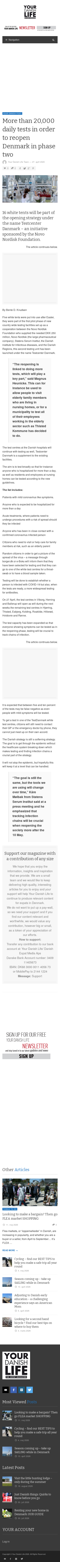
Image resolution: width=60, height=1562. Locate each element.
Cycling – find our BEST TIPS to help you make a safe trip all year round (35, 1262)
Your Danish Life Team (18, 162)
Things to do (10, 1209)
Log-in (6, 1541)
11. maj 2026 (12, 1224)
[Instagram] (21, 1390)
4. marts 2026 (24, 1330)
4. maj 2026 (23, 1270)
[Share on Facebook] (20, 168)
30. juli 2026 (23, 1502)
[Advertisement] (30, 75)
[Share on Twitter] (24, 168)
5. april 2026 (23, 1310)
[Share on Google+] (29, 168)
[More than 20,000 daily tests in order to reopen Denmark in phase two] (30, 190)
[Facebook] (13, 1390)
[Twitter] (29, 1390)
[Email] (5, 1390)
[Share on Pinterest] (33, 168)
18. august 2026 (25, 1486)
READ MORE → (10, 1250)
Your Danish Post (12, 113)
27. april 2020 (38, 162)
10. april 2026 (24, 1286)
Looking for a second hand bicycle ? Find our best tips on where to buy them (33, 1322)
